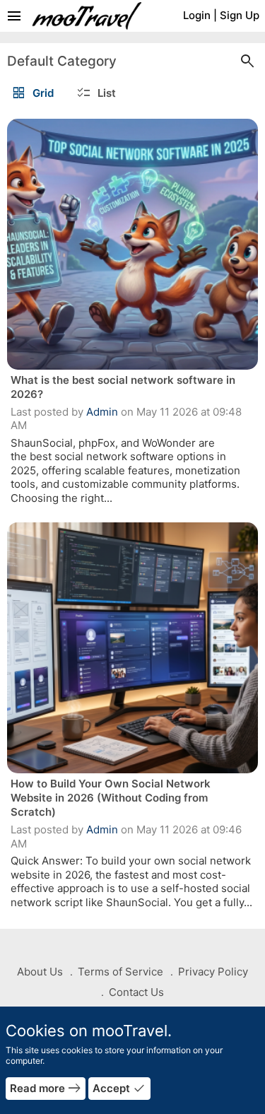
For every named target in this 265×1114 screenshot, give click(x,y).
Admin (102, 411)
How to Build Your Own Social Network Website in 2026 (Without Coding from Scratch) (111, 798)
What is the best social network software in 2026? (123, 387)
